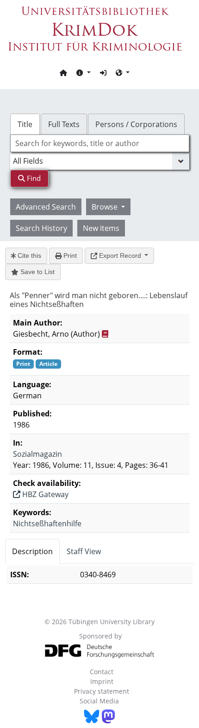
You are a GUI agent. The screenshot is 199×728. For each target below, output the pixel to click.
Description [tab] (32, 551)
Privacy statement (101, 691)
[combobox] (99, 143)
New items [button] (101, 228)
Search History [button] (41, 228)
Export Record (120, 255)
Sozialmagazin (37, 454)
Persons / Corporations (136, 124)
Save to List (37, 271)
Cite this (28, 255)
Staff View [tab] (84, 551)
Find (33, 178)
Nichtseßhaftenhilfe (47, 523)
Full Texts (64, 124)
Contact (101, 671)
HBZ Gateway (44, 494)
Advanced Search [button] (46, 207)
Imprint (101, 681)
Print (69, 255)
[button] (83, 72)
